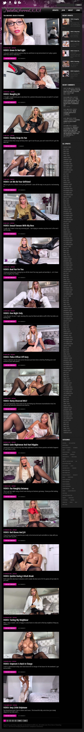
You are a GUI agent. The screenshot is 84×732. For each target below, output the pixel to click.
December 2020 (67, 288)
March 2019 (66, 331)
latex (72, 466)
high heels (74, 456)
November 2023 (68, 215)
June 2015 (66, 424)
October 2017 (67, 366)
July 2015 (66, 422)
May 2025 (66, 178)
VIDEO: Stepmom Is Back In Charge (17, 663)
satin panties (66, 488)
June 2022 (66, 251)
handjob (72, 454)
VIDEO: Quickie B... (75, 71)
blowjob (75, 447)
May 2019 (66, 327)
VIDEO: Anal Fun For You (13, 269)
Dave (64, 109)
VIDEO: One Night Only (13, 313)
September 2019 (68, 319)
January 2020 (67, 311)
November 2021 (68, 265)
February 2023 (67, 234)
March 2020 (66, 306)
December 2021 (67, 263)
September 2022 (68, 244)
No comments (21, 58)
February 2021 (67, 284)
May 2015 (66, 426)
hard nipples (66, 456)
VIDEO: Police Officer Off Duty (15, 356)
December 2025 (67, 164)
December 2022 (67, 238)
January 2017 (67, 385)
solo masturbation (67, 495)
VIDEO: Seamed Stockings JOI (70, 126)
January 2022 (67, 261)
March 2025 (66, 182)
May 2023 (66, 228)
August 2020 (67, 296)
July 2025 (66, 174)
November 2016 (68, 389)
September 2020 (68, 294)
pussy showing (66, 484)
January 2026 (67, 162)
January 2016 (67, 410)
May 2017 (66, 377)
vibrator (65, 502)
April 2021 (66, 279)
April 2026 (66, 155)
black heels (65, 445)
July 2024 (66, 199)
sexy (73, 488)
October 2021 (67, 267)
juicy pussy (65, 466)
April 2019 (66, 329)
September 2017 (68, 368)
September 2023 (68, 220)
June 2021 (66, 275)
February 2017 (67, 383)
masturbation (66, 472)
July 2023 (66, 224)
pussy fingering (66, 479)
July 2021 (66, 273)
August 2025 (67, 172)
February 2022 (67, 259)
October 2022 (67, 242)
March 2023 (66, 232)
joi (76, 461)
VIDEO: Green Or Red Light (14, 50)
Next (20, 720)
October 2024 (67, 193)
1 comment (21, 146)
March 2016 (66, 406)
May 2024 (66, 203)
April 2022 (66, 255)
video (71, 502)
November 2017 (68, 364)
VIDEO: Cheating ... (75, 61)
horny (64, 459)
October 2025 (67, 168)
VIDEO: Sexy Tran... (75, 41)
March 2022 (66, 257)
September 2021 (68, 269)
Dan (64, 126)
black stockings (67, 447)
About (70, 10)
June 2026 (66, 151)
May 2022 (66, 253)
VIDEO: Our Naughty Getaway (15, 488)
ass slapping (72, 443)
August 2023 (67, 222)
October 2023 (67, 217)
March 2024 (66, 207)
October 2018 (67, 342)
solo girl (65, 493)
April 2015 (66, 428)
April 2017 (66, 379)
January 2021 (67, 286)
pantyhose (70, 477)
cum (64, 450)
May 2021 (66, 277)
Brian (65, 97)
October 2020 (67, 292)
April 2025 (66, 180)
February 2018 (67, 358)
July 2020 (66, 298)
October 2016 (67, 391)
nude (64, 477)
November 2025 (68, 166)
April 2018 (66, 354)
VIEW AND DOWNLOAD (10, 58)
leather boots (66, 468)
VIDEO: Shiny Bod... (75, 31)
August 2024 (67, 197)
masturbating (66, 470)
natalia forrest (66, 475)
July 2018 (66, 348)
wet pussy (65, 504)
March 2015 (66, 430)
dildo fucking (66, 452)
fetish (73, 452)
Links (78, 10)
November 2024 (68, 191)
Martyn (65, 88)
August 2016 (67, 395)
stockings (65, 500)
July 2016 (66, 397)
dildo (68, 450)
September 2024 (68, 195)
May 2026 (66, 153)
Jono (64, 118)
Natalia (14, 48)
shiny (64, 491)
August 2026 (67, 147)
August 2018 (67, 346)
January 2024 (67, 211)
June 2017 (66, 375)
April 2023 (66, 230)
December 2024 (67, 188)
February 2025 (67, 184)
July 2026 (66, 149)
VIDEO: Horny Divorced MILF (15, 400)
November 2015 (68, 414)
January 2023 (67, 236)
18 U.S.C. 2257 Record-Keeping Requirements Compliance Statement (23, 726)
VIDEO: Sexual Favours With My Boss (18, 225)
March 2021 (66, 282)
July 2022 (66, 248)
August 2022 (67, 246)
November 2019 (68, 315)
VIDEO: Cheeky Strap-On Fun (15, 137)
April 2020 (66, 304)
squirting (71, 497)
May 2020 (66, 302)
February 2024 (67, 209)
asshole (64, 443)
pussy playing (66, 481)
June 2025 (66, 176)
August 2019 (67, 321)
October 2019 (67, 317)
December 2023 (67, 213)
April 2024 (66, 205)
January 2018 (67, 360)
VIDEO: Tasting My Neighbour (15, 619)
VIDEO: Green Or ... (75, 51)
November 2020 (68, 290)
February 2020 (67, 308)
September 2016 (68, 393)
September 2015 (68, 418)
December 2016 (67, 387)
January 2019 (67, 335)
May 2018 (66, 352)
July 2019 (66, 323)
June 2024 (66, 201)
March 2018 (66, 356)
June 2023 (66, 226)
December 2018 (67, 337)
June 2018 (66, 350)
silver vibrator (72, 491)
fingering (65, 454)
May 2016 (66, 402)
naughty (75, 475)
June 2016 (66, 399)
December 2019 (67, 313)
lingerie (74, 468)
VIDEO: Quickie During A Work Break (18, 576)
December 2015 (67, 412)
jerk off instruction (68, 461)
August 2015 (67, 420)
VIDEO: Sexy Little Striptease (15, 707)
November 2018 (68, 339)
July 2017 (66, 373)
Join (63, 10)
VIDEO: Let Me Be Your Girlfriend (17, 181)
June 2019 (66, 325)
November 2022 (68, 240)
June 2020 (66, 300)
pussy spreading (67, 486)
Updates (55, 10)
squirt (64, 497)
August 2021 (67, 271)
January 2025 (67, 186)
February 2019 (67, 333)
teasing (72, 500)
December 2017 (67, 362)
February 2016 (67, 408)
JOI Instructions (67, 463)
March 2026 (66, 157)
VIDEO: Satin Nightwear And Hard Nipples (20, 444)
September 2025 (68, 170)
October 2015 (67, 416)
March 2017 (66, 381)
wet (76, 502)
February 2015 (67, 433)
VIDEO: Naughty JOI (11, 94)
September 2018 (68, 344)
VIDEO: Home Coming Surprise (69, 119)
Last (25, 720)
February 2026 (67, 160)
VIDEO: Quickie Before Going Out (70, 98)
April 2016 (66, 404)
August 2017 (67, 371)
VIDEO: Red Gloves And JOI (14, 532)
